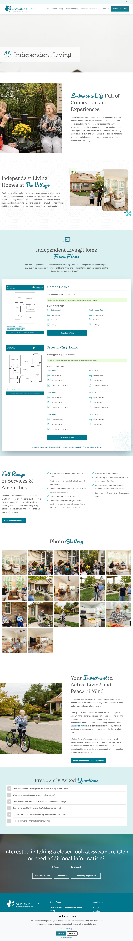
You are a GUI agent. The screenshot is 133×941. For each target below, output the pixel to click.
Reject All (72, 933)
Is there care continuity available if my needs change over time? (39, 814)
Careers (114, 2)
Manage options (66, 937)
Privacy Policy (66, 929)
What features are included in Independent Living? (34, 795)
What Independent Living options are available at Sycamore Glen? (40, 788)
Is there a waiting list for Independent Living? (31, 821)
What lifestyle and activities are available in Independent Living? (39, 802)
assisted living (79, 726)
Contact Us (124, 2)
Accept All (61, 933)
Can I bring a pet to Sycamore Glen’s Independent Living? (37, 808)
